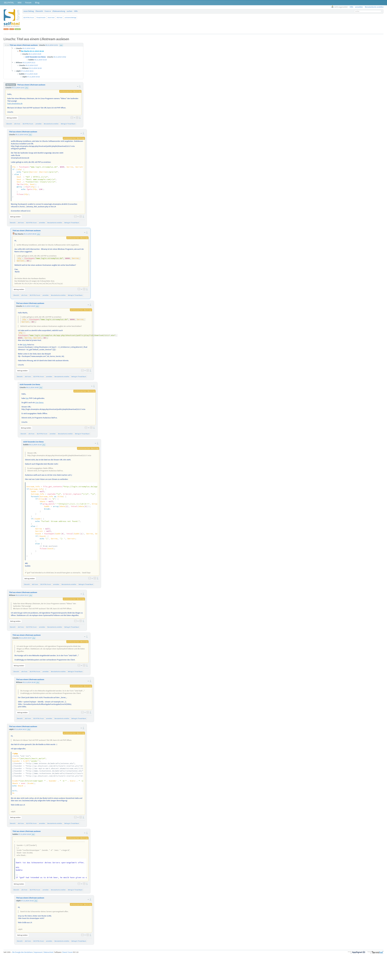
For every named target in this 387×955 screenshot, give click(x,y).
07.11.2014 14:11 (20, 729)
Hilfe (76, 11)
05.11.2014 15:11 (22, 595)
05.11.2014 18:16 (30, 234)
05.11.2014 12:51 (18, 87)
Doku (25, 345)
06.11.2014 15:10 (35, 444)
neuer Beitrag (28, 11)
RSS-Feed (59, 17)
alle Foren (17, 124)
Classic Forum (67, 952)
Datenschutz (48, 952)
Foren (47, 11)
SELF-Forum (10, 85)
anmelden (38, 124)
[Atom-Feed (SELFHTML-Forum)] (6, 29)
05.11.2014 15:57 (25, 638)
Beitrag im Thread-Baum (68, 124)
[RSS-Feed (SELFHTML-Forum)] (11, 29)
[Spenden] (18, 29)
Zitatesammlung (58, 11)
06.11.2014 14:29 (28, 306)
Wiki (19, 2)
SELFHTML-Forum (28, 17)
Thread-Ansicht (40, 17)
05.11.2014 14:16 (21, 134)
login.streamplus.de (14, 103)
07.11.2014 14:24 (24, 834)
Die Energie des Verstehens (22, 952)
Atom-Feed (51, 17)
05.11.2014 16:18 (29, 682)
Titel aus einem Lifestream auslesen (31, 85)
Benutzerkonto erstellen (51, 124)
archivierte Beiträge (70, 17)
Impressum (38, 952)
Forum (28, 2)
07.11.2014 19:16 (27, 901)
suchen (69, 11)
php (26, 88)
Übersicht (39, 11)
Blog (37, 2)
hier (27, 398)
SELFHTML (9, 2)
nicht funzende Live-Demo (30, 384)
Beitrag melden (12, 118)
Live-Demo (39, 402)
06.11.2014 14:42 (32, 387)
